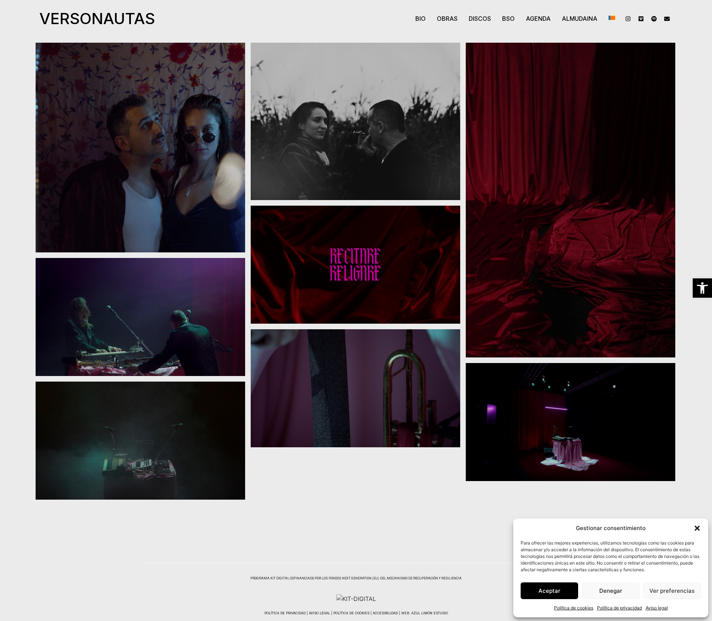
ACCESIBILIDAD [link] (385, 613)
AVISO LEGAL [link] (319, 613)
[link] (702, 288)
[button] (697, 528)
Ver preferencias (672, 590)
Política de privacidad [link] (619, 608)
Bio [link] (420, 19)
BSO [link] (508, 19)
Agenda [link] (538, 19)
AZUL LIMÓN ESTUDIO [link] (429, 613)
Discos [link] (480, 19)
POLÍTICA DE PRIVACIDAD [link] (285, 613)
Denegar (610, 590)
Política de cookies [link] (573, 608)
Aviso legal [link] (657, 608)
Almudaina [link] (579, 19)
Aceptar (549, 590)
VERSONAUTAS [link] (97, 18)
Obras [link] (447, 19)
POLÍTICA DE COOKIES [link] (351, 613)
